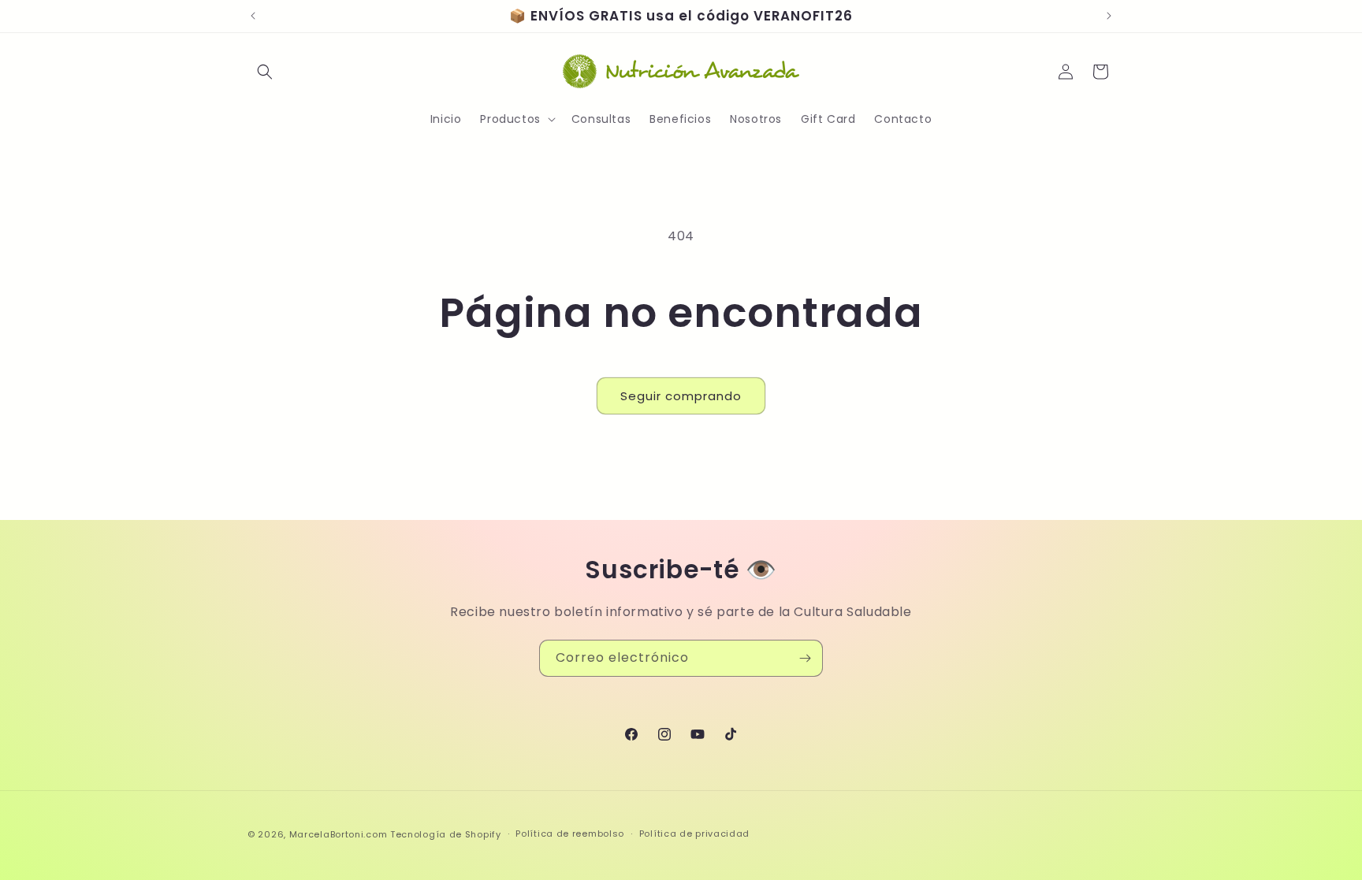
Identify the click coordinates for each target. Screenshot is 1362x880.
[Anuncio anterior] (253, 16)
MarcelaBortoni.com (338, 834)
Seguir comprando (681, 396)
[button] (264, 71)
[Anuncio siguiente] (1109, 16)
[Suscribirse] (804, 658)
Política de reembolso (569, 833)
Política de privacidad (694, 833)
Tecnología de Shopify (445, 834)
